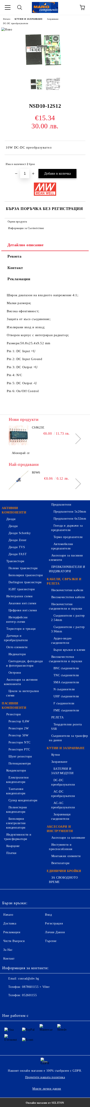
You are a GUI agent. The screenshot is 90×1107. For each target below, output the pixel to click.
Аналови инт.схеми (22, 603)
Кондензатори (16, 770)
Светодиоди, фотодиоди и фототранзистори (24, 663)
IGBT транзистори (22, 589)
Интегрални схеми (19, 596)
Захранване (52, 19)
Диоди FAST (18, 554)
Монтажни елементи (66, 856)
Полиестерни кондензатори (16, 809)
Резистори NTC (20, 742)
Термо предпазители (68, 537)
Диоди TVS (17, 547)
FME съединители (66, 710)
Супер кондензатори (23, 800)
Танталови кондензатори (16, 791)
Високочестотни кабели (68, 597)
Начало (6, 19)
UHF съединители (66, 696)
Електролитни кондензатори (17, 780)
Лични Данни (55, 932)
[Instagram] (27, 1004)
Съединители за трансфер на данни (68, 738)
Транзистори (15, 561)
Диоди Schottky (20, 533)
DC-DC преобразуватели (15, 23)
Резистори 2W (19, 728)
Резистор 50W (18, 735)
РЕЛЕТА (57, 717)
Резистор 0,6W (19, 721)
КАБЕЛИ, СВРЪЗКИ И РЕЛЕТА (64, 581)
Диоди (11, 519)
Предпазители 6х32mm (70, 518)
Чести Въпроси (14, 941)
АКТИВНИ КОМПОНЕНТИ (14, 510)
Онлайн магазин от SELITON (45, 1102)
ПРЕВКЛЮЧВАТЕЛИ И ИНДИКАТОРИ (67, 569)
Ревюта (14, 256)
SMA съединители (66, 682)
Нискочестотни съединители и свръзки (65, 606)
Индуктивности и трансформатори (17, 837)
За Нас (7, 949)
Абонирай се (21, 453)
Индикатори (17, 654)
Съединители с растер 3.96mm (68, 629)
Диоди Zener (18, 540)
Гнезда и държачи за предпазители (67, 528)
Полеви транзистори (23, 568)
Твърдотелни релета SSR (66, 726)
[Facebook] (7, 1004)
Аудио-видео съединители (61, 640)
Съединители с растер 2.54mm (68, 618)
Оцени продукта (17, 221)
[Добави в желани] (79, 162)
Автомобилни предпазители (62, 546)
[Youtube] (36, 1004)
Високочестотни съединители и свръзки (65, 659)
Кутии (55, 754)
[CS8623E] (18, 435)
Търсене (51, 941)
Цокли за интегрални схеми (22, 693)
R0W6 (36, 472)
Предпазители (61, 504)
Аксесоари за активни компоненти (21, 682)
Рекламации (18, 279)
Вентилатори (60, 863)
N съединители (64, 689)
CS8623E (38, 427)
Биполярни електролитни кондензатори (16, 823)
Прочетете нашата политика (45, 1077)
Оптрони (15, 672)
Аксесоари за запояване (68, 837)
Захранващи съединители (61, 816)
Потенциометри (20, 763)
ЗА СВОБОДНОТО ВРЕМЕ (63, 880)
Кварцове (13, 846)
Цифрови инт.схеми (23, 610)
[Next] (75, 438)
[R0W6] (18, 480)
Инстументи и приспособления (60, 847)
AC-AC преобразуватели (63, 805)
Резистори (13, 714)
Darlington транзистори (25, 582)
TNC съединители (66, 675)
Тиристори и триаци (21, 628)
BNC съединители (66, 668)
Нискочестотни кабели (67, 590)
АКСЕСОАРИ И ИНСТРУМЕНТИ (60, 829)
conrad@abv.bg (28, 978)
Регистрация (54, 923)
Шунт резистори (20, 756)
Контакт (15, 268)
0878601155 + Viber (36, 987)
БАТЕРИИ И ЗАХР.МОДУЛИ (62, 771)
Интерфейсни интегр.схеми (17, 619)
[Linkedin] (46, 1004)
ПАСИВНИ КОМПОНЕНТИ (14, 705)
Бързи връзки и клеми (69, 649)
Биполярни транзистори (26, 575)
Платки (11, 853)
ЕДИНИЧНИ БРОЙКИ (64, 871)
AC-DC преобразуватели (63, 794)
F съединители (64, 703)
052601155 (29, 995)
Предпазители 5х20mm (70, 511)
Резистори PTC (19, 749)
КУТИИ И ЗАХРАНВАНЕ (29, 19)
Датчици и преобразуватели (16, 638)
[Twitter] (17, 1004)
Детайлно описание (25, 245)
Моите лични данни (46, 1088)
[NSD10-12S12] (45, 70)
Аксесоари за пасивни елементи (66, 558)
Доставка (9, 923)
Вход (48, 914)
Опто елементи (17, 647)
